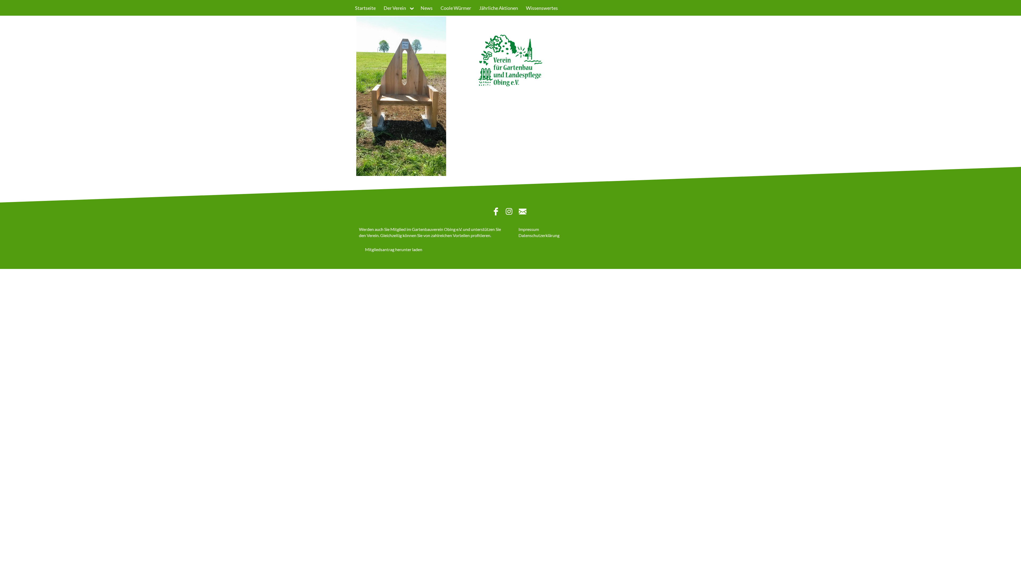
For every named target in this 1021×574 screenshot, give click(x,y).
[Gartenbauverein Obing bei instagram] (510, 212)
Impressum (528, 229)
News (427, 8)
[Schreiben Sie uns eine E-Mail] (523, 212)
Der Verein (395, 8)
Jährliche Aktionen (498, 8)
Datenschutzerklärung (538, 235)
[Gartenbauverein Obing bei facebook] (497, 212)
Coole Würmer (456, 8)
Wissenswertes (542, 8)
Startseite (365, 8)
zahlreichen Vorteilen (450, 235)
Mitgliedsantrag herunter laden (393, 249)
